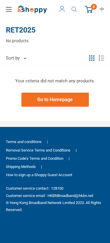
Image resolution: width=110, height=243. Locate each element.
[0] (89, 9)
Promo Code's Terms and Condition (34, 158)
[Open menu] (9, 9)
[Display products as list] (101, 58)
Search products (75, 9)
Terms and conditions (24, 142)
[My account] (62, 9)
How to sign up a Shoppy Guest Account (39, 175)
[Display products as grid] (91, 58)
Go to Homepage (55, 99)
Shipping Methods (21, 166)
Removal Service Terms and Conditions (38, 150)
